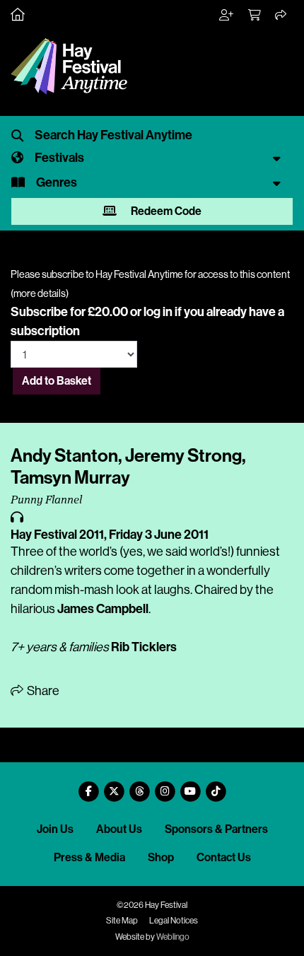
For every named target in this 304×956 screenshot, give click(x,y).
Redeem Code (165, 211)
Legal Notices (173, 921)
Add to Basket (56, 380)
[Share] (281, 15)
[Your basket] (255, 15)
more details (39, 293)
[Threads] (139, 786)
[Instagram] (164, 786)
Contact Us (224, 857)
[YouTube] (190, 786)
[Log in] (227, 15)
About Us (119, 829)
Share (42, 691)
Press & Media (89, 857)
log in (158, 312)
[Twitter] (114, 786)
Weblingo (172, 937)
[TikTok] (215, 786)
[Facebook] (88, 786)
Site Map (122, 921)
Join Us (55, 829)
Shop (161, 857)
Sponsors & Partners (216, 829)
